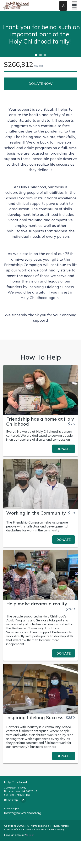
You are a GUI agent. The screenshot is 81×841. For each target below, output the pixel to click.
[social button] (63, 6)
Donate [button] (63, 449)
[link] (40, 448)
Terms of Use (14, 829)
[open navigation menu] (74, 5)
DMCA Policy (56, 829)
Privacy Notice (60, 825)
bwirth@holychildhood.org (22, 813)
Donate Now (41, 83)
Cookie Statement (36, 829)
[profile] (58, 5)
